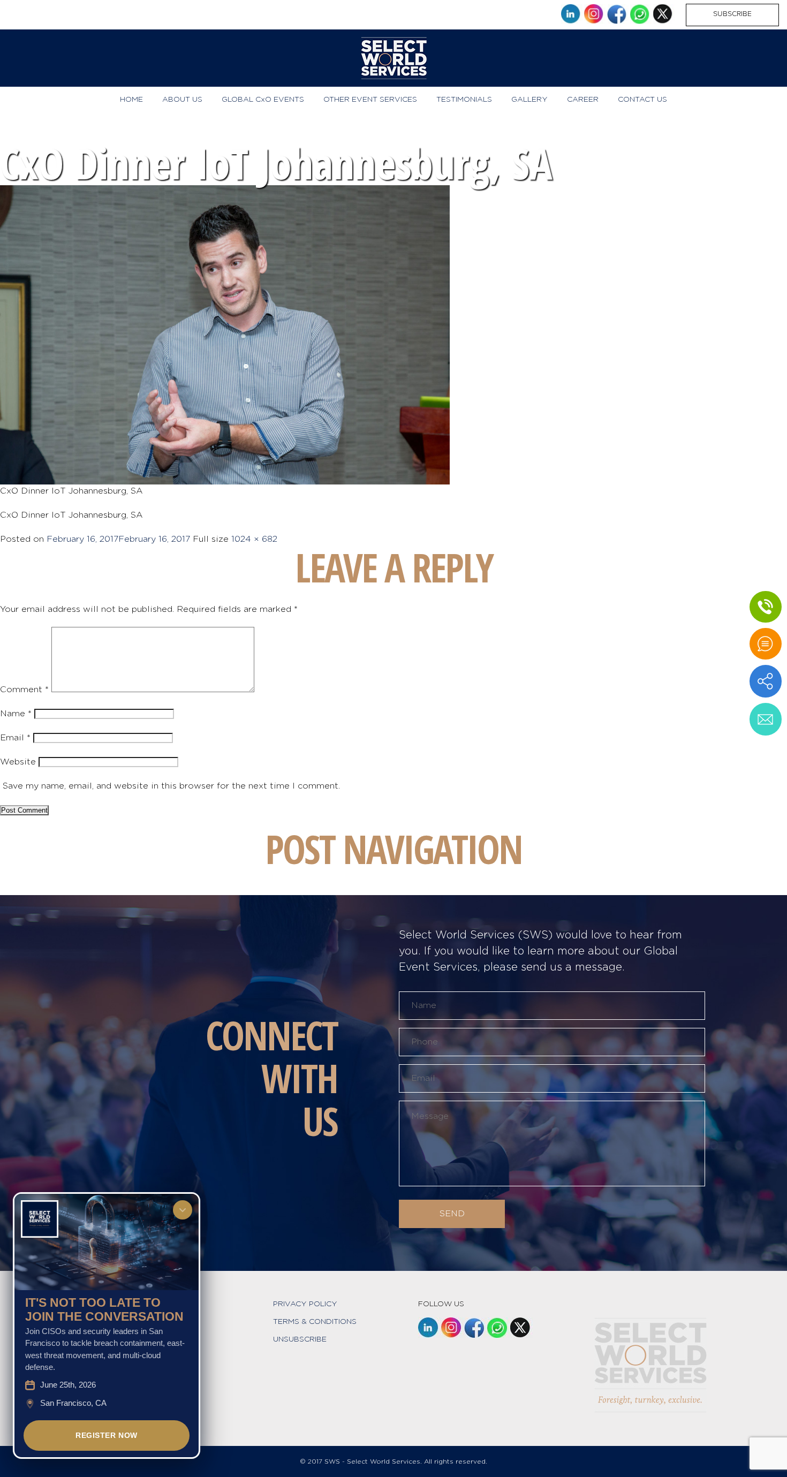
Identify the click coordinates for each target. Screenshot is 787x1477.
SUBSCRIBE (732, 14)
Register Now (106, 1435)
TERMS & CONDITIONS (315, 1321)
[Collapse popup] (182, 1210)
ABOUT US (182, 99)
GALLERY (529, 99)
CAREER (583, 99)
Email (15, 737)
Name (16, 713)
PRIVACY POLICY (305, 1304)
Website (18, 762)
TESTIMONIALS (464, 99)
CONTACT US (642, 99)
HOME (131, 99)
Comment (24, 689)
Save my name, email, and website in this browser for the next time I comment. (171, 786)
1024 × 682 (254, 539)
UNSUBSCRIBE (300, 1339)
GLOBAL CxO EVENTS (263, 99)
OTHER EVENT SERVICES (370, 99)
